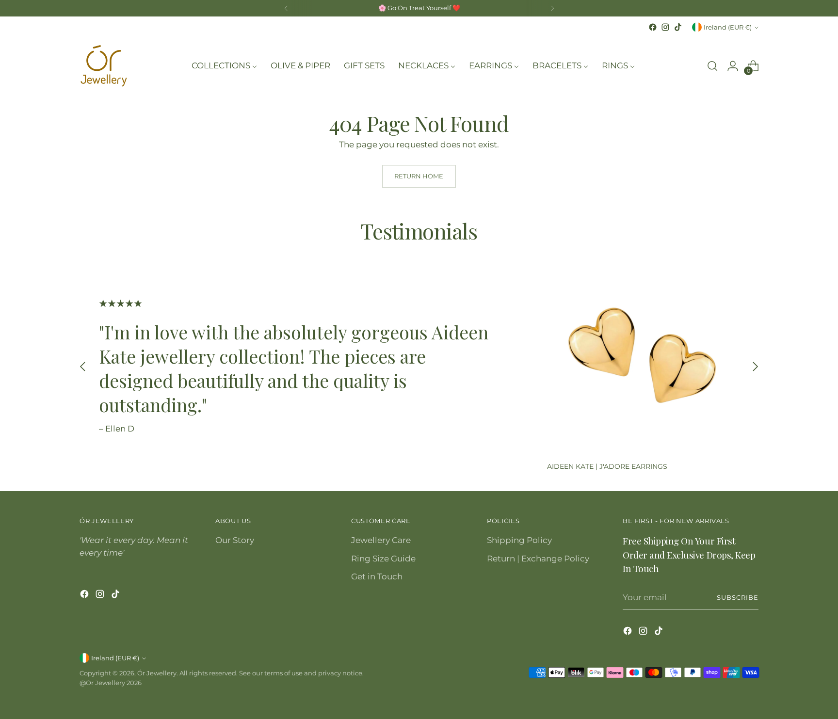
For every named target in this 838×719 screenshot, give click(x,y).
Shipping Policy (519, 540)
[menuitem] (224, 66)
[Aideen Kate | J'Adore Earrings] (643, 358)
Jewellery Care (381, 540)
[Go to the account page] (732, 66)
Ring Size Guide (383, 558)
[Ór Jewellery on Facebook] (652, 27)
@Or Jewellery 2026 (111, 683)
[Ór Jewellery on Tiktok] (678, 27)
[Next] (552, 8)
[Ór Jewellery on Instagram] (665, 27)
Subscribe (737, 597)
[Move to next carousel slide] (755, 367)
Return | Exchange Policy (538, 558)
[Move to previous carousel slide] (83, 367)
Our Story (234, 540)
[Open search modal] (712, 66)
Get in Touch (377, 576)
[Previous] (286, 8)
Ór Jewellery (157, 673)
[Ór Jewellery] (104, 66)
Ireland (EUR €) (728, 27)
